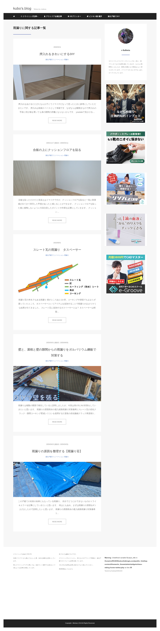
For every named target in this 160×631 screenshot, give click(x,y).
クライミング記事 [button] (29, 16)
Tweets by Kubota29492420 (113, 571)
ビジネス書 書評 (95, 16)
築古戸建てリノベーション (55, 59)
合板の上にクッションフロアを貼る (57, 149)
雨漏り (66, 59)
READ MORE (57, 120)
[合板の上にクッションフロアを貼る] (57, 178)
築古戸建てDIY (114, 16)
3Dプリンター (75, 16)
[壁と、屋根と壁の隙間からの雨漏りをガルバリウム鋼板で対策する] (57, 383)
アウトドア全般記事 (54, 16)
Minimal (75, 623)
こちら (68, 569)
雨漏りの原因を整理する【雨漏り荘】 (57, 451)
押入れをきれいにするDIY (57, 54)
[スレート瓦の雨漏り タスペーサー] (57, 277)
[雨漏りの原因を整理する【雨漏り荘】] (57, 479)
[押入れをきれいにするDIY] (57, 82)
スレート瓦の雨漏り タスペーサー (57, 249)
